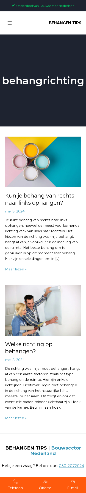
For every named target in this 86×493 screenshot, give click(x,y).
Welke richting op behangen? (29, 348)
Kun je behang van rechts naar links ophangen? (39, 199)
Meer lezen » (16, 269)
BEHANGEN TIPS (65, 22)
